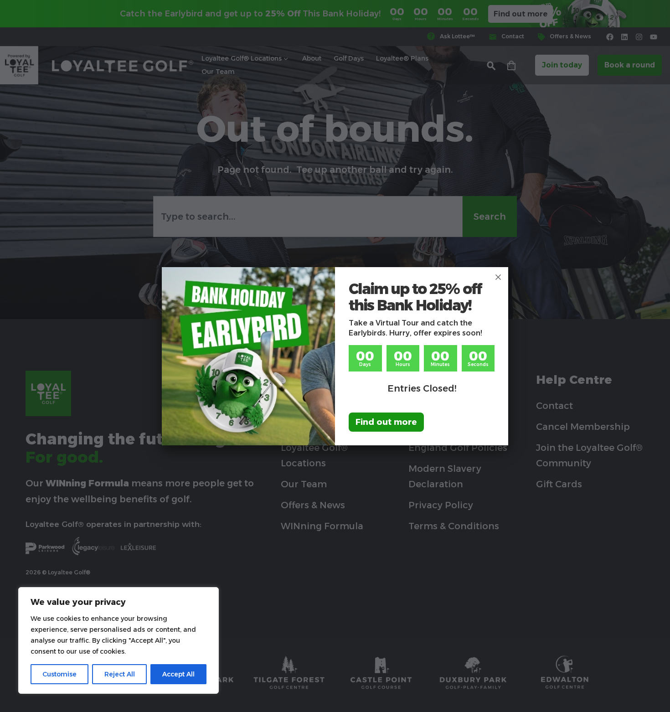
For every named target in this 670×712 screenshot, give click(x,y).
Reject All (119, 674)
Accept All (178, 674)
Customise (59, 674)
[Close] (498, 277)
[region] (118, 640)
